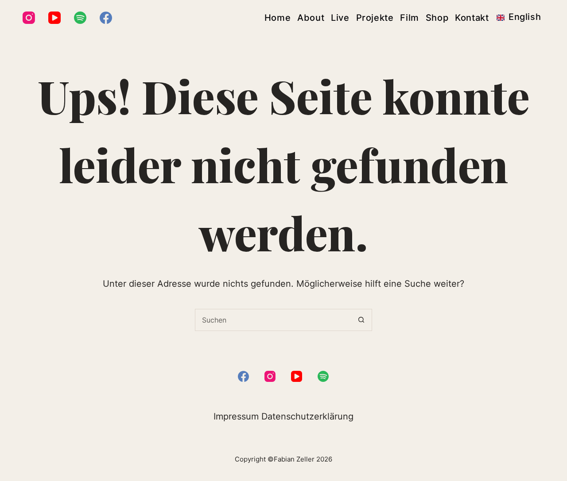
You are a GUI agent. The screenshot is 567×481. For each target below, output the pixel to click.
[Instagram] (29, 18)
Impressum (236, 416)
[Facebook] (106, 18)
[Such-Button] (361, 320)
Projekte (375, 17)
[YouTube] (54, 18)
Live (340, 17)
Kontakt (472, 17)
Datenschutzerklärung (307, 416)
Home (277, 17)
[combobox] (272, 320)
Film (409, 17)
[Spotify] (80, 18)
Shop (437, 17)
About (310, 17)
